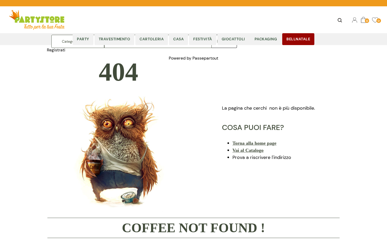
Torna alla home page (254, 143)
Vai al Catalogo (248, 150)
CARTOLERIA (152, 39)
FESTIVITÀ (202, 39)
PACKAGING (266, 39)
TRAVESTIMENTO (114, 39)
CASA (178, 39)
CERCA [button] (339, 20)
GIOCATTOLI (233, 39)
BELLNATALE (298, 39)
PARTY (83, 39)
